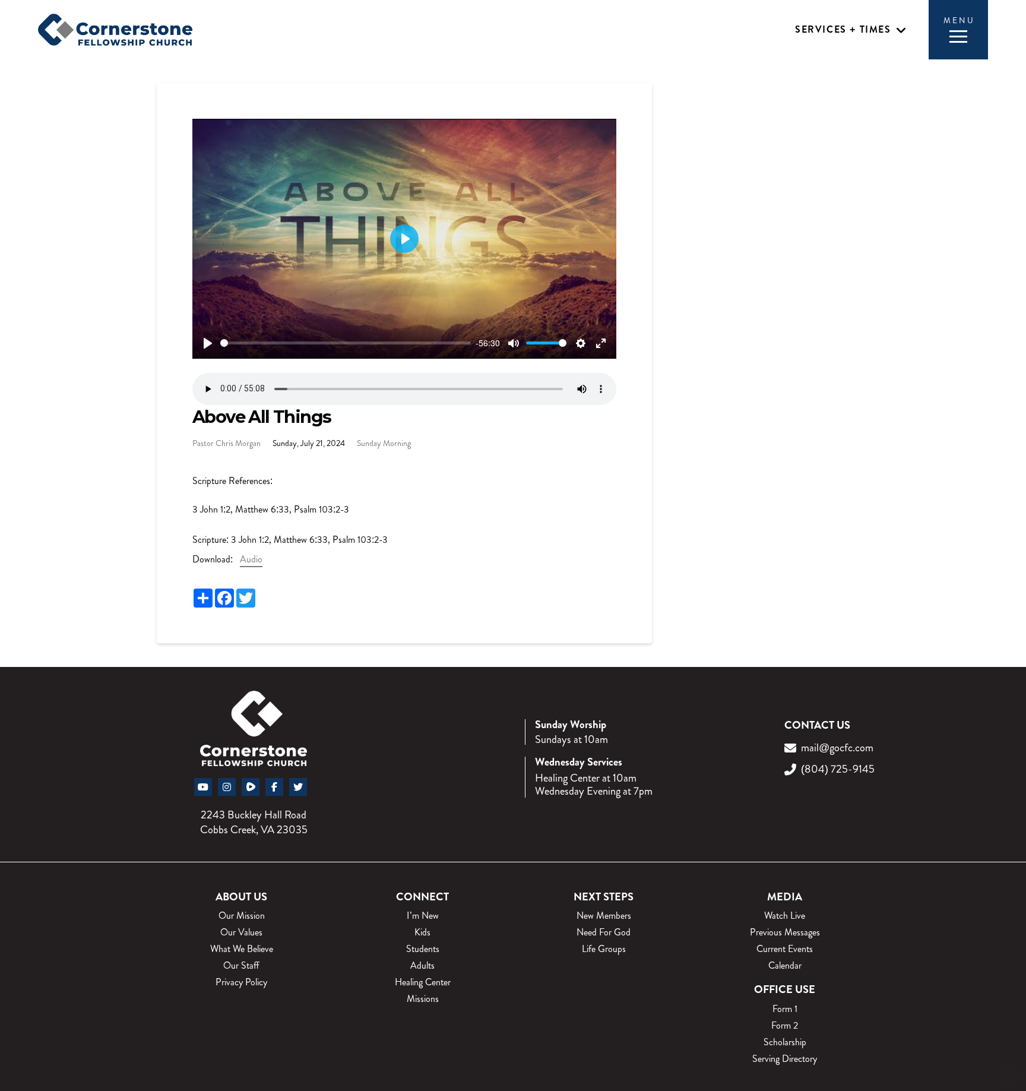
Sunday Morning (384, 443)
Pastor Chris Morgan (226, 443)
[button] (851, 30)
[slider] (345, 343)
